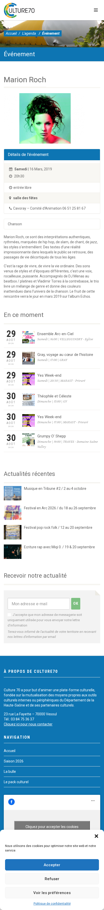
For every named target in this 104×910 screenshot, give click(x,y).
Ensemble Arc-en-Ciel (55, 334)
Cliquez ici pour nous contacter (28, 724)
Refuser (52, 879)
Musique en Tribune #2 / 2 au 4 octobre (55, 489)
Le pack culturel (16, 782)
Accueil (11, 33)
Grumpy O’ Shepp (51, 436)
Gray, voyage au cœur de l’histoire (65, 354)
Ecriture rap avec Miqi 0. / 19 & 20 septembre (59, 547)
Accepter (52, 865)
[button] (96, 836)
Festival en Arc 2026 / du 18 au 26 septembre (60, 508)
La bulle (10, 772)
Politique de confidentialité (52, 903)
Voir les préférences (52, 893)
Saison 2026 (13, 761)
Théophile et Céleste (54, 396)
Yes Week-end (49, 375)
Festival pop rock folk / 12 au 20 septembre (58, 527)
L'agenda (29, 33)
